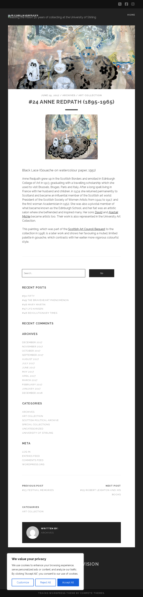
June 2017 (28, 367)
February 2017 (32, 384)
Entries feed (31, 456)
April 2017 (29, 376)
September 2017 (33, 355)
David (98, 212)
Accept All (68, 582)
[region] (45, 571)
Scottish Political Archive (40, 420)
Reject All (45, 582)
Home (131, 14)
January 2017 (31, 388)
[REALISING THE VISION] (26, 14)
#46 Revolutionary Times (40, 313)
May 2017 (28, 371)
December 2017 (32, 342)
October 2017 (31, 350)
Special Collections (36, 424)
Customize (23, 582)
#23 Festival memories (38, 490)
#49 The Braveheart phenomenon (45, 300)
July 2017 (28, 363)
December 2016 (32, 393)
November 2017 (32, 346)
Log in (26, 451)
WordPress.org (33, 464)
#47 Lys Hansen (32, 308)
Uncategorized (33, 428)
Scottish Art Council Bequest (86, 229)
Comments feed (33, 460)
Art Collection (90, 95)
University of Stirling (37, 433)
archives (68, 95)
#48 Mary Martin (34, 304)
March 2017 (29, 380)
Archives (28, 412)
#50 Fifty (28, 296)
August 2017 (30, 359)
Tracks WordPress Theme (56, 593)
